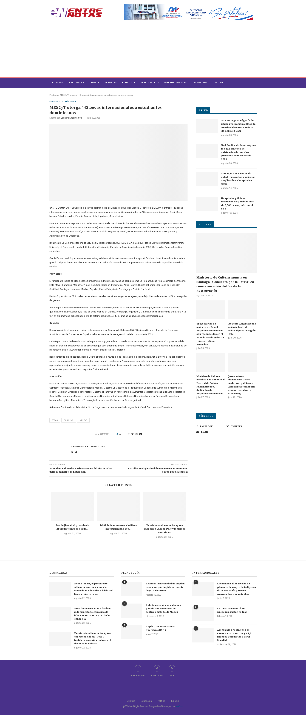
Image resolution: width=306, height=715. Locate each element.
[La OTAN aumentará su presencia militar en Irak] (203, 614)
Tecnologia (200, 82)
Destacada (55, 101)
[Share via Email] (140, 434)
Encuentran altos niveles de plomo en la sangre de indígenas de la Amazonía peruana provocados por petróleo (236, 589)
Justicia (131, 701)
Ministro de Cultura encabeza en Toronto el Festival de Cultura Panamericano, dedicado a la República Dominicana (210, 385)
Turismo (175, 701)
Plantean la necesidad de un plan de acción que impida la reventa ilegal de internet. (165, 587)
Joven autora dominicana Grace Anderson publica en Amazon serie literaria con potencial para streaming (241, 385)
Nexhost (179, 706)
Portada (57, 82)
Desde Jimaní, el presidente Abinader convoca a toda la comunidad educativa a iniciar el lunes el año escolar (93, 589)
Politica (161, 701)
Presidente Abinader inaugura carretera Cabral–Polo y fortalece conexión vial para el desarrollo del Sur (92, 638)
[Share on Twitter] (132, 434)
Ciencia (94, 82)
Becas (55, 420)
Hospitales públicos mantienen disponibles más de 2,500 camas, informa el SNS (237, 203)
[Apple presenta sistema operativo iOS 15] (131, 632)
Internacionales (175, 82)
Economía (128, 82)
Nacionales (76, 82)
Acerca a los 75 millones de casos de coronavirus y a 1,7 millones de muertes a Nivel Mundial (234, 635)
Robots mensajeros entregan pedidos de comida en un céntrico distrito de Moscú (163, 609)
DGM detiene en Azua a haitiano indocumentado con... (118, 527)
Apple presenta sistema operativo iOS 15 (160, 628)
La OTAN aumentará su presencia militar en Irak (232, 610)
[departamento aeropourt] (188, 5)
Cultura (218, 82)
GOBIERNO (68, 420)
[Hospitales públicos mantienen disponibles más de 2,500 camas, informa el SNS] (207, 204)
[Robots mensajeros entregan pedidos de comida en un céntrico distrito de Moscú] (131, 611)
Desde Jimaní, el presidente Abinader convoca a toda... (72, 527)
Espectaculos (149, 82)
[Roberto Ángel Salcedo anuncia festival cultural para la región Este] (242, 309)
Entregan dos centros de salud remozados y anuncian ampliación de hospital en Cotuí (238, 179)
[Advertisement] (153, 51)
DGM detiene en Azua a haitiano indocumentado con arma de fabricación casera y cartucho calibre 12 (92, 614)
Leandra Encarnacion (71, 118)
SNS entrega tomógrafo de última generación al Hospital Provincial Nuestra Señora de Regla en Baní (238, 126)
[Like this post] (122, 434)
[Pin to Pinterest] (136, 434)
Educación (70, 101)
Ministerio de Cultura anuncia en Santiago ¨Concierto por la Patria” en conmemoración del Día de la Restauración (225, 284)
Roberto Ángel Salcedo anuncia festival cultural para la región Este (242, 329)
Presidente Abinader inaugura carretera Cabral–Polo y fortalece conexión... (164, 529)
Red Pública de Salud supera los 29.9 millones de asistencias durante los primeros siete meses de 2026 (238, 152)
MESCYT (83, 420)
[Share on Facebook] (129, 434)
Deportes (110, 82)
